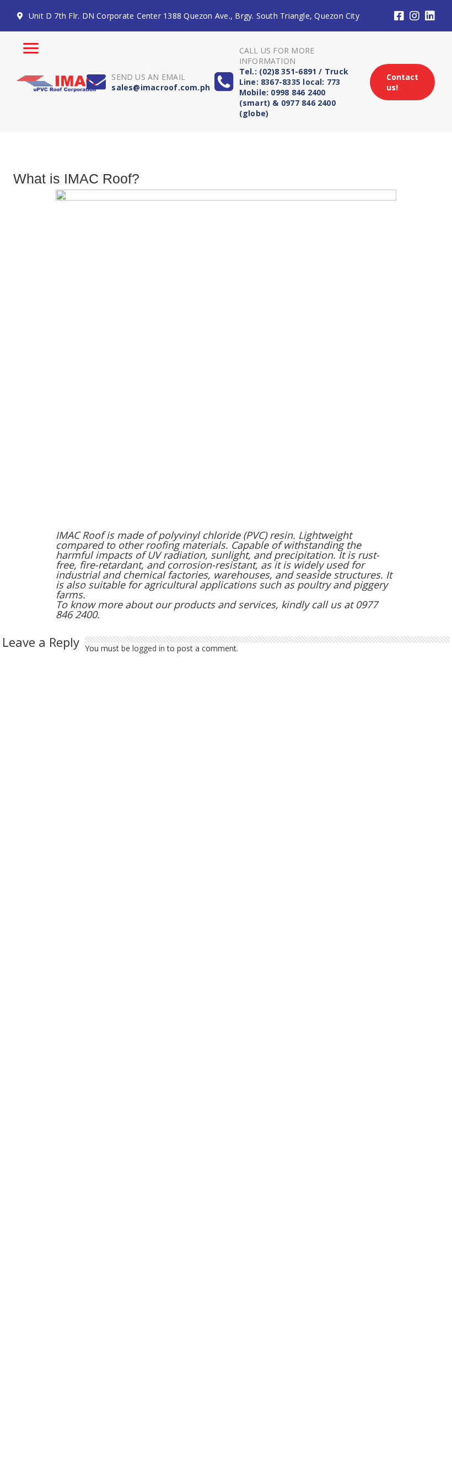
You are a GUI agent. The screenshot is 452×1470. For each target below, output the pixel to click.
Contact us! (402, 82)
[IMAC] (56, 81)
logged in (148, 648)
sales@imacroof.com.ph (160, 87)
